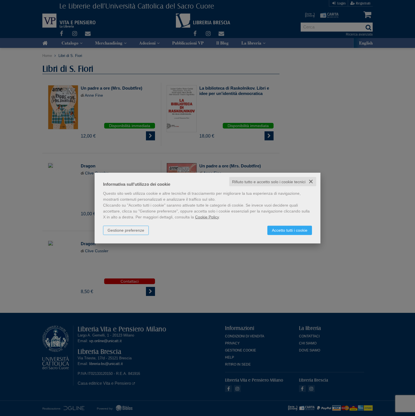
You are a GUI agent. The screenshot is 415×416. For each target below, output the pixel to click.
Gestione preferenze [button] (126, 230)
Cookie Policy (207, 216)
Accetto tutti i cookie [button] (289, 230)
